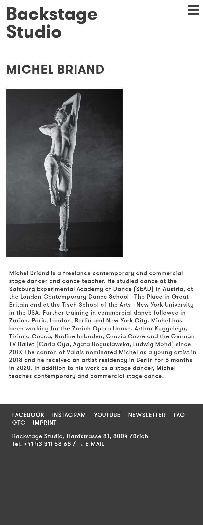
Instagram (69, 415)
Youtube (107, 415)
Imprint (45, 423)
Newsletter (147, 415)
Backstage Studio (52, 23)
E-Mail (94, 444)
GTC (18, 423)
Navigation (189, 13)
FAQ (179, 415)
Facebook (28, 415)
